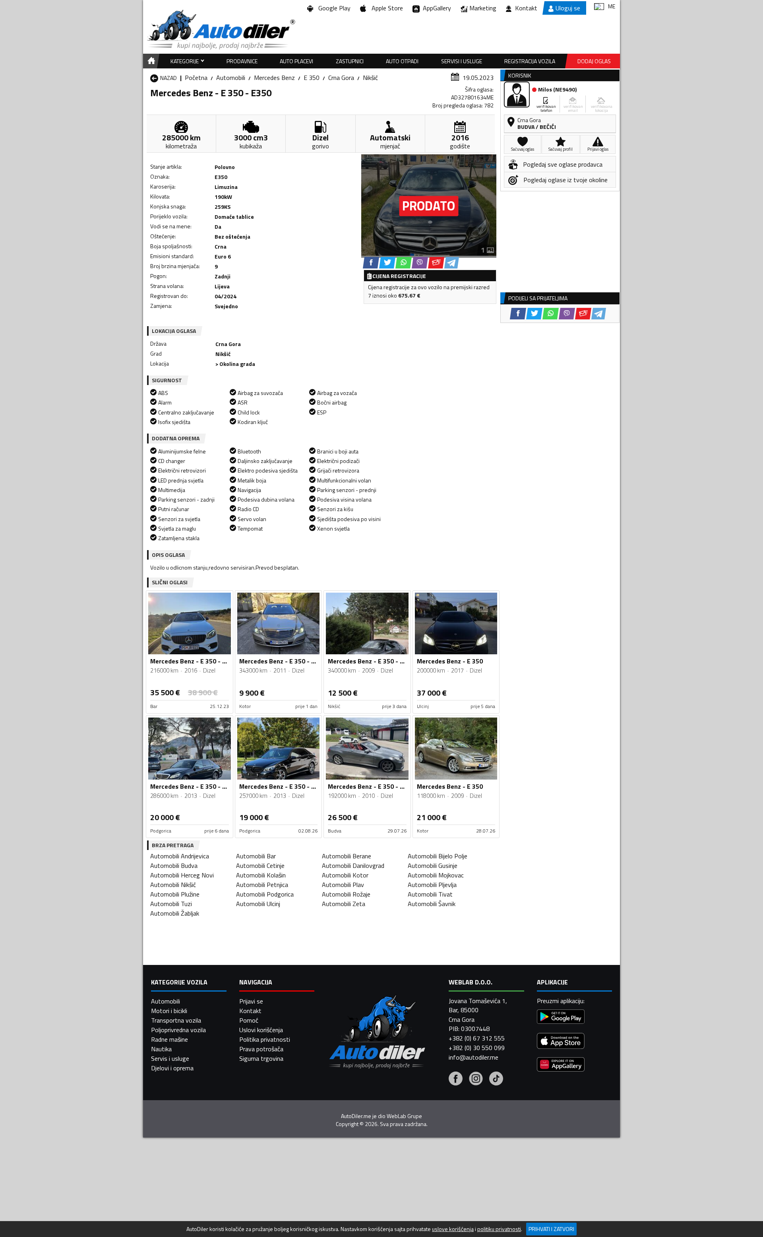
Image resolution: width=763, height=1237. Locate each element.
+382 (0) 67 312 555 (477, 1038)
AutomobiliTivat (430, 894)
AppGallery (435, 8)
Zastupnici (350, 61)
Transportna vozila (176, 1020)
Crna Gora (341, 77)
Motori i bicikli (169, 1010)
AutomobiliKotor (345, 875)
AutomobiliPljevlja (432, 884)
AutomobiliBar (256, 856)
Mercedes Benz (274, 77)
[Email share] (436, 262)
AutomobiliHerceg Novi (182, 875)
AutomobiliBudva (174, 865)
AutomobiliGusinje (432, 865)
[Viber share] (419, 262)
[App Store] (561, 1042)
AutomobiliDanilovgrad (353, 865)
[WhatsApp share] (403, 262)
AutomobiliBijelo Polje (437, 856)
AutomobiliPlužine (174, 894)
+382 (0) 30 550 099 (477, 1047)
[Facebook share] (371, 262)
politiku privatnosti (499, 1229)
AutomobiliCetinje (260, 865)
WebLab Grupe (404, 1116)
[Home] (150, 61)
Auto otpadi (402, 61)
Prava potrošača (261, 1049)
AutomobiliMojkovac (436, 875)
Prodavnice (242, 61)
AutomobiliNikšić (173, 884)
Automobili (230, 77)
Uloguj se (568, 8)
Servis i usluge (170, 1058)
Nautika (161, 1049)
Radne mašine (169, 1039)
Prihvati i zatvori (551, 1229)
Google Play (333, 8)
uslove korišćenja (453, 1229)
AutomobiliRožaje (346, 894)
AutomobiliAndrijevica (179, 856)
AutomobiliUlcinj (258, 903)
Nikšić (370, 77)
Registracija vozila (529, 61)
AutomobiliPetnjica (262, 884)
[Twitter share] (387, 262)
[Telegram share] (451, 262)
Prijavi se (251, 1001)
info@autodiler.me (473, 1057)
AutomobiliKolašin (261, 875)
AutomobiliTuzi (171, 903)
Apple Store (385, 8)
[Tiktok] (496, 1079)
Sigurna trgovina (261, 1058)
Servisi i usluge (461, 61)
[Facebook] (456, 1079)
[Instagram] (476, 1079)
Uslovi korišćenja (261, 1030)
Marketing (482, 8)
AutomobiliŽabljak (174, 913)
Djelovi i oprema (172, 1068)
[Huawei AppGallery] (561, 1065)
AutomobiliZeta (343, 903)
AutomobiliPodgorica (265, 894)
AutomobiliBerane (346, 856)
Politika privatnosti (264, 1039)
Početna (196, 77)
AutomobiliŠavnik (431, 903)
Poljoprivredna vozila (178, 1030)
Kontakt (526, 8)
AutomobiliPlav (343, 884)
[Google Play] (561, 1018)
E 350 (312, 77)
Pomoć (248, 1020)
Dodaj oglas (594, 61)
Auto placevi (296, 61)
